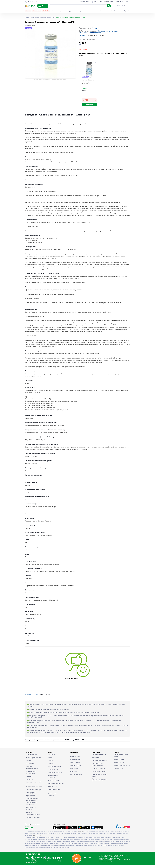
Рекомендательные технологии (54, 790)
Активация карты (75, 759)
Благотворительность (55, 766)
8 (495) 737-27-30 (36, 835)
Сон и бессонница (116, 11)
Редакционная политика (55, 772)
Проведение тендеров (99, 755)
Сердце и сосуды (83, 11)
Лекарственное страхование (52, 776)
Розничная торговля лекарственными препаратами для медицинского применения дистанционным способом (32, 804)
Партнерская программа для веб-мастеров (99, 780)
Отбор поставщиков (98, 768)
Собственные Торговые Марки (99, 775)
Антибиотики (51, 17)
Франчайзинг (96, 757)
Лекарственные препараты (38, 17)
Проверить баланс (75, 765)
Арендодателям (84, 1)
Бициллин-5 (83, 36)
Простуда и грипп (71, 11)
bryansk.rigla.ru (81, 831)
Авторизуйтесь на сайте (31, 694)
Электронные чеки (76, 774)
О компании (51, 755)
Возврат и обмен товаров (34, 790)
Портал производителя (99, 760)
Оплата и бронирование (33, 757)
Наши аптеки (119, 1)
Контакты (51, 763)
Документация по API (98, 771)
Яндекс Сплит (127, 11)
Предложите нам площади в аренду (97, 764)
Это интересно (30, 763)
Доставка (28, 760)
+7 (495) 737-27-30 (32, 854)
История (50, 757)
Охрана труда (118, 768)
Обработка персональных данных (33, 813)
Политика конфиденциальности (32, 767)
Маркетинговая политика (34, 787)
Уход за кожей (104, 11)
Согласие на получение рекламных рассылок (33, 818)
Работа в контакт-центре (122, 765)
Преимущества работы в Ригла (121, 755)
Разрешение (29, 779)
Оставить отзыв (53, 769)
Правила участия (75, 762)
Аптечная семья (75, 756)
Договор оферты (31, 793)
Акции (28, 11)
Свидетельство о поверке (56, 783)
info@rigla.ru (112, 861)
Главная (27, 17)
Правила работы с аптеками (53, 794)
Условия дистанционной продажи (33, 783)
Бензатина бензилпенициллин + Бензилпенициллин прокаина (100, 32)
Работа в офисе (119, 762)
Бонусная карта (108, 1)
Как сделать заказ (31, 755)
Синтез (94, 28)
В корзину (89, 104)
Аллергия (94, 11)
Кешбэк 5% (46, 11)
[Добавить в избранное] (96, 62)
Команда (50, 760)
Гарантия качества (53, 780)
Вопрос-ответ (74, 771)
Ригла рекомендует (57, 11)
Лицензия (29, 776)
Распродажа (36, 11)
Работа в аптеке (119, 759)
